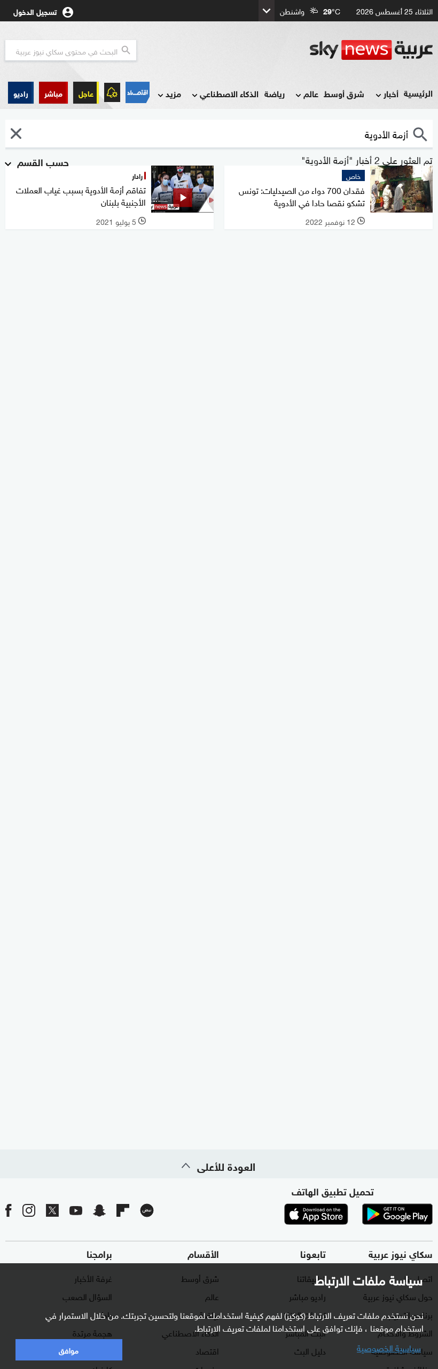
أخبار (391, 93)
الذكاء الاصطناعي (229, 93)
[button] (53, 93)
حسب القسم (41, 161)
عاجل (86, 92)
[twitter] (52, 1210)
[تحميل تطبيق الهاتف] (357, 1214)
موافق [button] (69, 1349)
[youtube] (75, 1210)
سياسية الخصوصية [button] (389, 1347)
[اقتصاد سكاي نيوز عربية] (138, 92)
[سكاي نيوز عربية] (371, 50)
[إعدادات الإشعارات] (112, 92)
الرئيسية (418, 92)
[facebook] (8, 1210)
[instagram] (28, 1210)
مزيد (173, 93)
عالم (310, 93)
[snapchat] (99, 1210)
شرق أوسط (344, 93)
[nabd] (147, 1210)
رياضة (274, 93)
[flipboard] (122, 1210)
